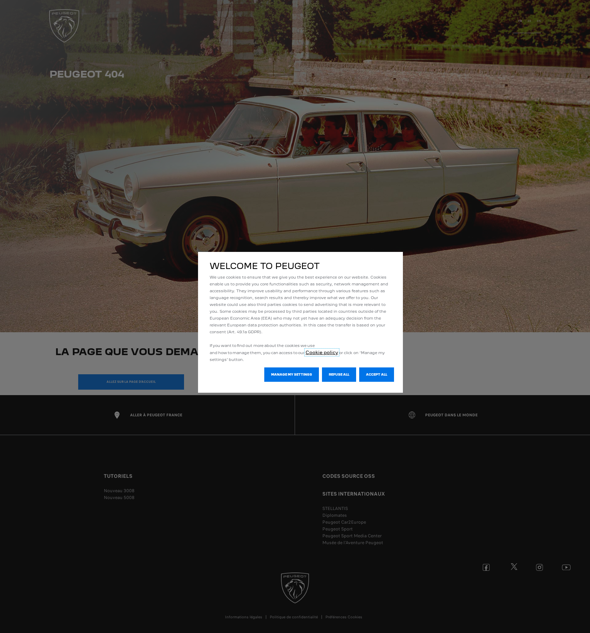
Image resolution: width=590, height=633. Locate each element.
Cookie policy (322, 352)
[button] (291, 374)
